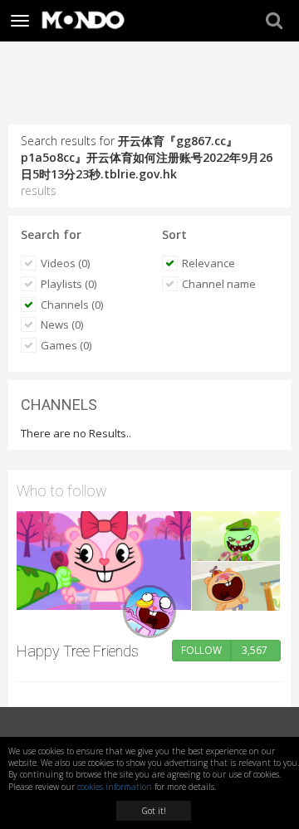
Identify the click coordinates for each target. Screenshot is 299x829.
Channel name (219, 283)
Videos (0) (65, 263)
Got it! (153, 811)
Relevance (208, 263)
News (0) (62, 324)
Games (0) (66, 345)
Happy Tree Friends (78, 651)
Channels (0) (72, 304)
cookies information (114, 786)
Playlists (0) (68, 283)
